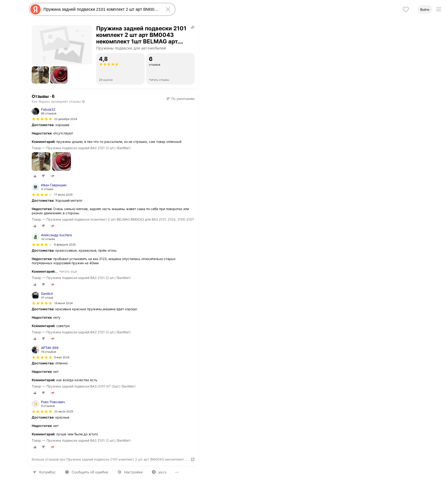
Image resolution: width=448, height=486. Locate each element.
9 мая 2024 (62, 357)
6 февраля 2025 (65, 244)
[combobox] (101, 9)
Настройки (133, 472)
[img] (42, 119)
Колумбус (47, 472)
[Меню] (438, 9)
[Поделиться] (193, 27)
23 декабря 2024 (65, 119)
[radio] (35, 176)
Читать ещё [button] (68, 271)
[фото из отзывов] (41, 162)
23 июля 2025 (63, 411)
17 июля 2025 (63, 194)
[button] (40, 75)
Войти (424, 9)
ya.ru (162, 472)
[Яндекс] (35, 9)
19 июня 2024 (63, 303)
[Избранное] (406, 9)
